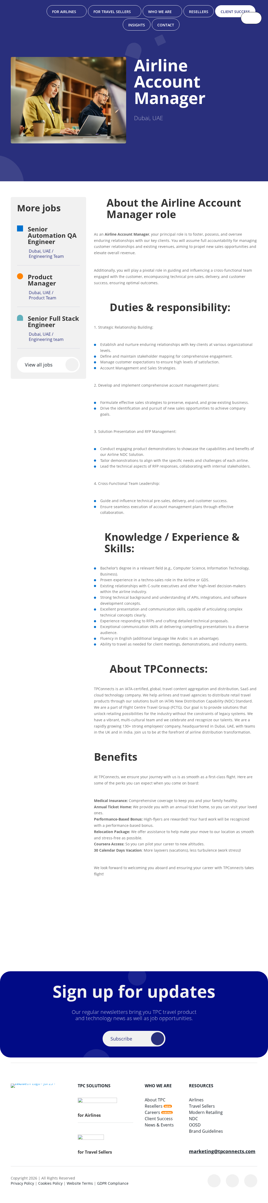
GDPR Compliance (113, 1183)
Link (54, 242)
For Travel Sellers (112, 11)
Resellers (198, 11)
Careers (152, 1112)
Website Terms (80, 1183)
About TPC (155, 1100)
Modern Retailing (206, 1112)
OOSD (195, 1125)
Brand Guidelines (206, 1131)
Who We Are (160, 11)
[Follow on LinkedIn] (214, 1180)
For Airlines (64, 11)
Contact (165, 24)
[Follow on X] (232, 1180)
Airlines (196, 1100)
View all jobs (39, 365)
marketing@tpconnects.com (222, 1151)
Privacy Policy (22, 1183)
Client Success (235, 11)
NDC (193, 1118)
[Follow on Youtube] (250, 1180)
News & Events (159, 1125)
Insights (136, 24)
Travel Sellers (202, 1106)
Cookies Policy (50, 1183)
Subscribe (121, 1039)
